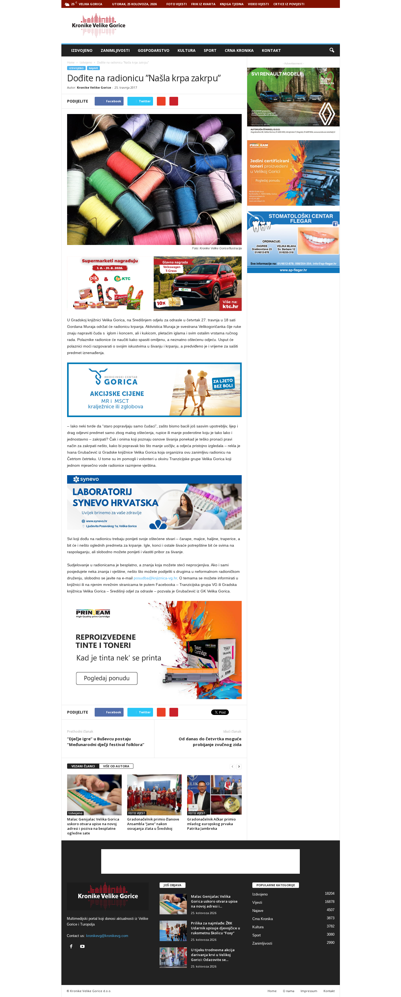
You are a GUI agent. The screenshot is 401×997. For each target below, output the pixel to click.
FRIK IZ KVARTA (203, 4)
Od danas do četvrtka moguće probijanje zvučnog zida (210, 741)
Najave (93, 68)
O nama (288, 991)
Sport (210, 50)
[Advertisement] (240, 25)
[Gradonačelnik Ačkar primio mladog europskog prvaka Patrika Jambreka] (214, 794)
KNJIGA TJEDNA (232, 4)
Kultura (187, 50)
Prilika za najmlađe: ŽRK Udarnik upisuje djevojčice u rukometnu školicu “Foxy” (215, 928)
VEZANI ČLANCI (83, 766)
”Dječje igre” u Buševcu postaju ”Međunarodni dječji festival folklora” (105, 741)
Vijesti (257, 902)
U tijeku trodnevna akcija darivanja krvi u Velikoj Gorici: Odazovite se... (213, 954)
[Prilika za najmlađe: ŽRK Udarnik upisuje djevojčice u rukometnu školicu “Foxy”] (173, 931)
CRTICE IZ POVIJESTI (288, 4)
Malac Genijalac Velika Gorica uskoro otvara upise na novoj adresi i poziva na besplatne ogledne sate (93, 826)
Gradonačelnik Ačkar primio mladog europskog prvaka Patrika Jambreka (211, 824)
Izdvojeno (81, 50)
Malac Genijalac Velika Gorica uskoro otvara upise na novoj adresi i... (214, 901)
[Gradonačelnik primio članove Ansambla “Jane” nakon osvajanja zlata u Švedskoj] (154, 794)
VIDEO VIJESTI (258, 4)
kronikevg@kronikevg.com (107, 936)
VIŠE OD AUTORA (116, 766)
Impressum (309, 991)
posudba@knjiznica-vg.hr (155, 578)
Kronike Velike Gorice (94, 87)
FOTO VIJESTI (176, 4)
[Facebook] (72, 947)
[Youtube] (83, 947)
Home (70, 62)
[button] (332, 50)
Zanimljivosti (115, 50)
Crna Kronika (239, 50)
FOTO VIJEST (136, 813)
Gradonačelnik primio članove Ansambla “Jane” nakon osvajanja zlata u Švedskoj (153, 824)
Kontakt (271, 50)
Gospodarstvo (153, 50)
